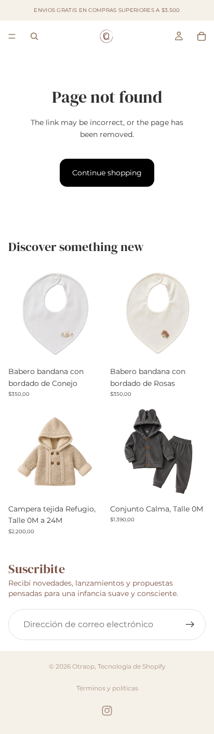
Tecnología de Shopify (132, 666)
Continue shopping (107, 172)
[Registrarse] (190, 624)
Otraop (83, 666)
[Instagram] (107, 710)
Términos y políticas (107, 688)
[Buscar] (34, 36)
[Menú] (12, 36)
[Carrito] (201, 36)
